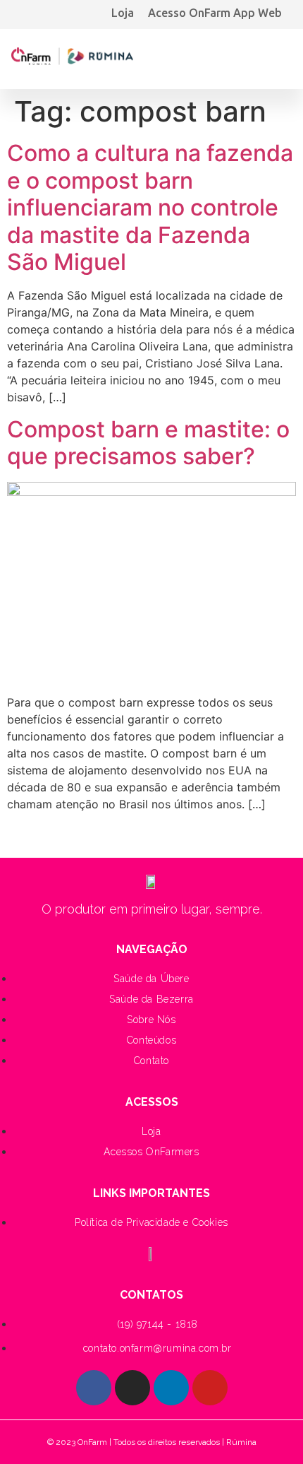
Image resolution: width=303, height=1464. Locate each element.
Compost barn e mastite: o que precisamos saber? (148, 442)
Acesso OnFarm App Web (215, 12)
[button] (278, 55)
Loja (122, 12)
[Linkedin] (171, 1387)
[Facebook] (93, 1387)
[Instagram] (132, 1387)
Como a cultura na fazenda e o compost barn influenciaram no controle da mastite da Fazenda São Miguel (150, 207)
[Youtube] (210, 1387)
